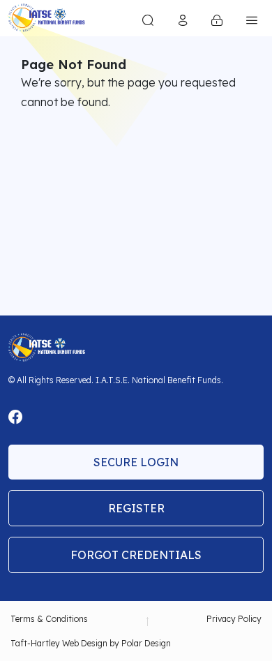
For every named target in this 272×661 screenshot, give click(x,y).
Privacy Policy (234, 619)
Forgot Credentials (136, 555)
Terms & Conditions (49, 619)
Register (136, 508)
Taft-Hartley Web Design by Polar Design (90, 643)
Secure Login (136, 462)
